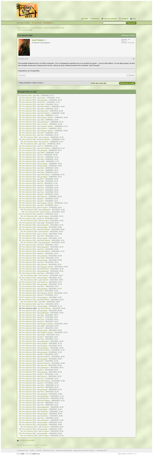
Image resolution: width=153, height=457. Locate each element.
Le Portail (39, 450)
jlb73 (42, 179)
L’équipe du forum (22, 450)
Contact (32, 450)
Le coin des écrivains (35, 28)
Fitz (41, 146)
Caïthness (43, 282)
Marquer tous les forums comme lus (84, 450)
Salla (37, 95)
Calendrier (124, 18)
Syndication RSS (102, 450)
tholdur (42, 98)
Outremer (43, 128)
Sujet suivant (38, 83)
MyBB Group (36, 453)
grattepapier (44, 122)
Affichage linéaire (128, 35)
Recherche (95, 18)
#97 (134, 59)
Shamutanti (44, 111)
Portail (85, 18)
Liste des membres (110, 18)
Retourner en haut (48, 450)
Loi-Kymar (44, 124)
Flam (42, 135)
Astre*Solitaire (38, 40)
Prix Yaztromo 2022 (25, 95)
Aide (134, 18)
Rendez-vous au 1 (22, 28)
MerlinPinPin (44, 269)
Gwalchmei (44, 411)
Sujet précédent (25, 83)
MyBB (22, 453)
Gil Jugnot (43, 207)
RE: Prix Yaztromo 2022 (27, 98)
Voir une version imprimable (27, 440)
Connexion (38, 23)
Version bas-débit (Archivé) (64, 450)
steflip (42, 152)
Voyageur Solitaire (46, 117)
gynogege (43, 100)
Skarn (44, 144)
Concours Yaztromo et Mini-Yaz (52, 28)
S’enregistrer (47, 23)
